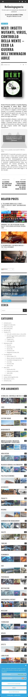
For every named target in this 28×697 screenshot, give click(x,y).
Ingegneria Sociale (8, 325)
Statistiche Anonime (14, 683)
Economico (9, 350)
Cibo (8, 345)
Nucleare (9, 363)
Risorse (8, 348)
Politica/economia (11, 371)
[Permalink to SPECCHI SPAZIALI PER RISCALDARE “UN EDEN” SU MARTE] (17, 638)
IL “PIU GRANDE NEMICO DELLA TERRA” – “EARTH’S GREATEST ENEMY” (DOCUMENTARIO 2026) (13, 205)
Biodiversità (9, 369)
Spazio (8, 365)
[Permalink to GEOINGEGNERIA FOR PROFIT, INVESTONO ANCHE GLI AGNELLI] (23, 559)
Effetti (5, 367)
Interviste (6, 330)
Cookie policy (10, 695)
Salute (8, 373)
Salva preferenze (14, 692)
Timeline (6, 332)
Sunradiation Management (13, 360)
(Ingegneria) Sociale (11, 352)
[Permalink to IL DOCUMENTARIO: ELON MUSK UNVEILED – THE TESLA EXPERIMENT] (14, 257)
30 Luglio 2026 (4, 209)
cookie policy (17, 695)
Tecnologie (6, 354)
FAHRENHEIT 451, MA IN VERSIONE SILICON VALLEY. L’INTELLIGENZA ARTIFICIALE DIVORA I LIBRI (13, 226)
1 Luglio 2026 (4, 229)
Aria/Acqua (9, 347)
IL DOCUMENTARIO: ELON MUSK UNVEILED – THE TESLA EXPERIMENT (13, 246)
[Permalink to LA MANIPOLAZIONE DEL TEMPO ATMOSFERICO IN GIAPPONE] (17, 400)
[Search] (3, 1)
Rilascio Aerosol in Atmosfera (14, 358)
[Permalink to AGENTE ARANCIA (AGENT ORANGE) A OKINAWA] (7, 537)
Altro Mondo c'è (7, 379)
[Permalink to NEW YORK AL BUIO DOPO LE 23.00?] (17, 559)
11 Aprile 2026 (4, 249)
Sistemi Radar (10, 356)
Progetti (9, 339)
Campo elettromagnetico (10, 377)
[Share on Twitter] (23, 64)
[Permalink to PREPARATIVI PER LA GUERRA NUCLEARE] (7, 615)
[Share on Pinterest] (26, 64)
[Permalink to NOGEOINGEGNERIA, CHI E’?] (7, 492)
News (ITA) (6, 326)
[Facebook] (19, 1)
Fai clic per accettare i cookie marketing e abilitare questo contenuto (14, 138)
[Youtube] (22, 1)
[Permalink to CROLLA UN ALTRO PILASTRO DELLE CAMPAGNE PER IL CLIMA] (23, 570)
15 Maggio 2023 (7, 64)
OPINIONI (6, 323)
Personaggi (9, 341)
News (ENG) (7, 328)
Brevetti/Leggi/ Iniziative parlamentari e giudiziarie (10, 441)
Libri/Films (4, 23)
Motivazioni (6, 343)
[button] (26, 665)
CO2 (8, 362)
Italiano (5, 269)
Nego (14, 688)
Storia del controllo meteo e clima (15, 334)
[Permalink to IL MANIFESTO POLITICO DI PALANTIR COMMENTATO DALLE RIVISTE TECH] (23, 604)
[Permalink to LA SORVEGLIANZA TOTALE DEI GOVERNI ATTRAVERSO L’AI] (17, 604)
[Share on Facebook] (21, 64)
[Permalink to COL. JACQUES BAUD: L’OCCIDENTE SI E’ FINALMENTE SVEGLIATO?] (17, 492)
